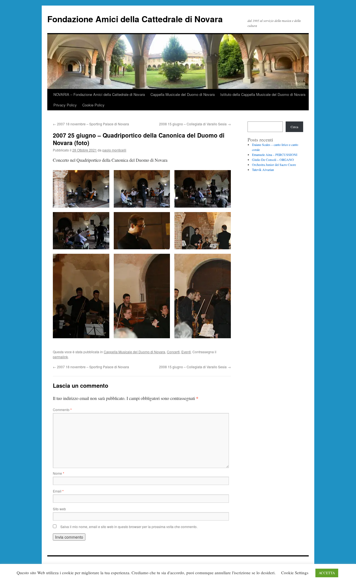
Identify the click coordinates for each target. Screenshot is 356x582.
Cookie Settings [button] (294, 572)
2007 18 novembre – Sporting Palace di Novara (91, 123)
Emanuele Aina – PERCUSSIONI (274, 154)
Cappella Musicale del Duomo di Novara (182, 94)
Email (58, 491)
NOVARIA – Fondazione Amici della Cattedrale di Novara (99, 94)
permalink (60, 356)
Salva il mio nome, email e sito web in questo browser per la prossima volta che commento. (128, 526)
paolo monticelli (114, 150)
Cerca (294, 127)
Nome (58, 473)
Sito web (59, 508)
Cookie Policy (93, 105)
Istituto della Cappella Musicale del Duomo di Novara (262, 94)
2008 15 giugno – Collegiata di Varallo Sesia (195, 123)
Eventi (186, 351)
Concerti (173, 351)
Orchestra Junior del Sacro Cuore (274, 164)
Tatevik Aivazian (263, 169)
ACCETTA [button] (327, 572)
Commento (62, 409)
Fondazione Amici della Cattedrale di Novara (135, 19)
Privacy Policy (65, 105)
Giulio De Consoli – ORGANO (273, 159)
